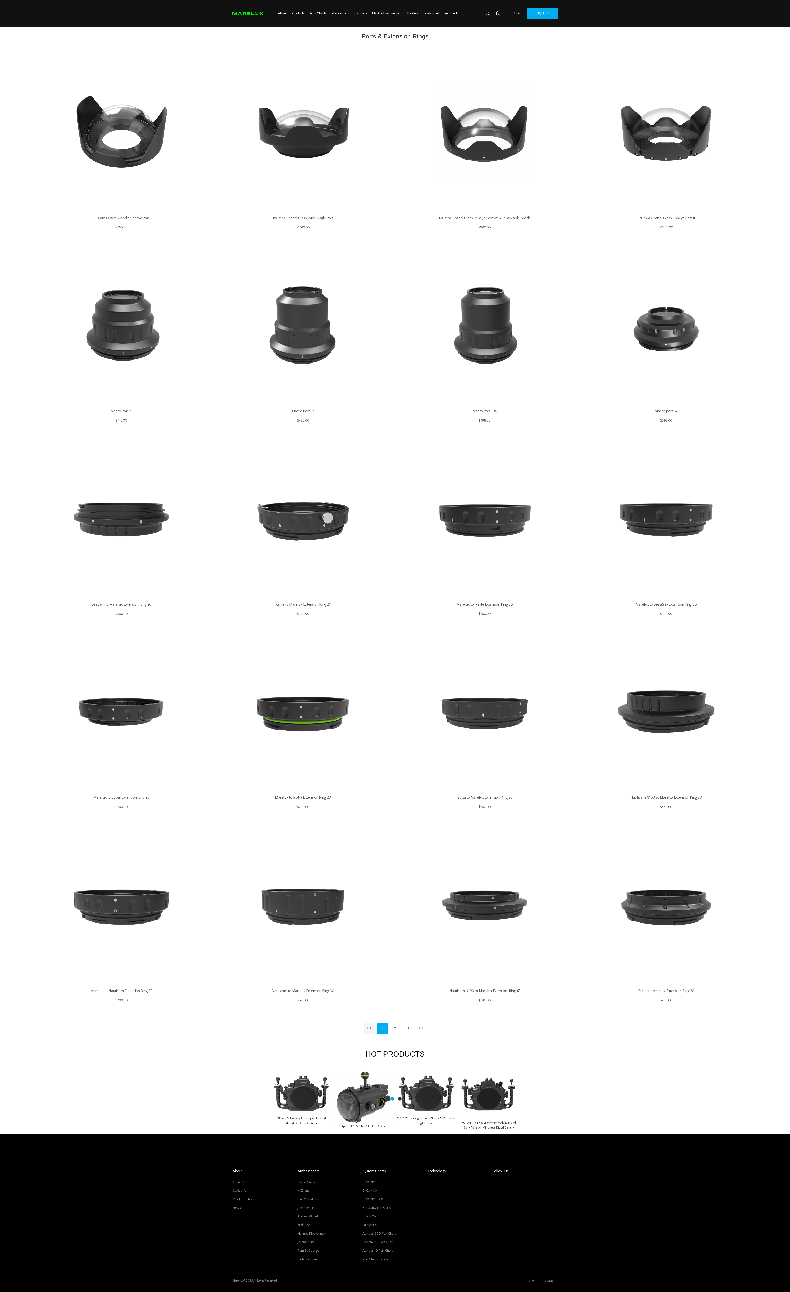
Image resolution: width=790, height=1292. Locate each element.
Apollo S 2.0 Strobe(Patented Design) (364, 1134)
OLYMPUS (369, 1233)
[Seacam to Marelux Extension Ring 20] (122, 518)
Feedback (451, 13)
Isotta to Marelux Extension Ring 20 (485, 798)
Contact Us (240, 1198)
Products (298, 13)
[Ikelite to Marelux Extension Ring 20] (303, 518)
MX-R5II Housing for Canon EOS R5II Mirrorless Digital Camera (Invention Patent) (301, 1124)
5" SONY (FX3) (372, 1207)
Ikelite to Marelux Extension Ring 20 (303, 605)
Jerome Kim (305, 1250)
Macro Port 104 (485, 411)
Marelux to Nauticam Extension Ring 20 (121, 991)
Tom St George (308, 1258)
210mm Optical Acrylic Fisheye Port (121, 218)
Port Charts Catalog (376, 1267)
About (282, 13)
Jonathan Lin (305, 1216)
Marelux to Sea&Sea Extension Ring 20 (666, 605)
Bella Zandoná (307, 1267)
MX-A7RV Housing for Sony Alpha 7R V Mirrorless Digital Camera (426, 1135)
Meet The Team (243, 1207)
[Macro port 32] (666, 325)
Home (530, 1288)
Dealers (413, 13)
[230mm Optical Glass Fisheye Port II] (666, 132)
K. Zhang (303, 1198)
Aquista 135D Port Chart (379, 1241)
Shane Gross (306, 1190)
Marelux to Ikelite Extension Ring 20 (485, 605)
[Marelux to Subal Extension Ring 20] (122, 711)
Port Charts (318, 13)
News (236, 1216)
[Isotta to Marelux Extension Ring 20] (485, 711)
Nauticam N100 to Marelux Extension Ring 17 (484, 991)
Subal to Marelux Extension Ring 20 (666, 991)
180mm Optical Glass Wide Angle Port (303, 218)
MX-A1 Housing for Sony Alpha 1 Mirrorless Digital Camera (489, 1135)
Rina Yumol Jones (309, 1207)
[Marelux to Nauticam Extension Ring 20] (122, 904)
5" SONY (368, 1190)
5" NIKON (369, 1224)
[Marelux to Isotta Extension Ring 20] (303, 711)
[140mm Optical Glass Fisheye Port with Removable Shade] (485, 132)
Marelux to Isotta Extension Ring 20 (303, 798)
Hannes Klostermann (312, 1241)
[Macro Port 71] (122, 325)
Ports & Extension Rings (395, 36)
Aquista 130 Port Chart (377, 1250)
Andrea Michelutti (309, 1224)
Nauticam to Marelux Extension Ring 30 (303, 991)
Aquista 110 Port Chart (377, 1258)
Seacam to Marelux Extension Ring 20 (121, 605)
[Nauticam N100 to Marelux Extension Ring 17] (485, 904)
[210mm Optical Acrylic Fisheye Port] (122, 132)
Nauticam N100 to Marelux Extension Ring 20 (666, 798)
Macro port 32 (666, 411)
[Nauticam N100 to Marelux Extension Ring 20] (666, 711)
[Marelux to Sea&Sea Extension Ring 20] (666, 518)
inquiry (542, 13)
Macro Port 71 (121, 411)
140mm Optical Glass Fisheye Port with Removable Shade (485, 218)
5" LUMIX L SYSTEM (377, 1216)
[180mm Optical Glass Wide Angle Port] (303, 132)
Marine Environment (387, 13)
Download (431, 13)
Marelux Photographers (349, 13)
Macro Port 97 (303, 411)
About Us (238, 1190)
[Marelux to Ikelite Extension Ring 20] (485, 518)
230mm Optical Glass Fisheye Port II (666, 218)
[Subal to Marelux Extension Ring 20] (666, 904)
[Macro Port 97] (303, 325)
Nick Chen (304, 1233)
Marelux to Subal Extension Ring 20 (121, 798)
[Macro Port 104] (485, 325)
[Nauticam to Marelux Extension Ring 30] (303, 904)
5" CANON (370, 1198)
